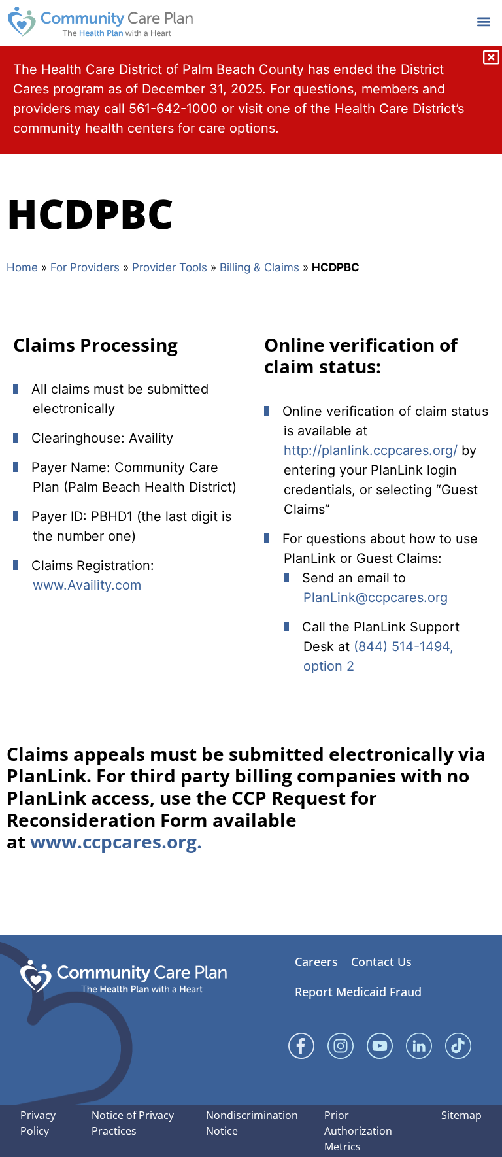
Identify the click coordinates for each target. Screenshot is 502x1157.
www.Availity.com (87, 585)
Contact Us (381, 961)
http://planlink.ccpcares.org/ (371, 450)
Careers (316, 961)
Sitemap (461, 1115)
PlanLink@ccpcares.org (375, 597)
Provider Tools (169, 267)
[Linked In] (419, 1046)
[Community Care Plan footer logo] (123, 976)
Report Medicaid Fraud (358, 991)
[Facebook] (301, 1046)
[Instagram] (340, 1046)
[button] (483, 21)
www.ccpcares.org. (116, 841)
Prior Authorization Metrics (358, 1131)
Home (22, 267)
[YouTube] (380, 1046)
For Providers (85, 267)
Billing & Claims (259, 267)
